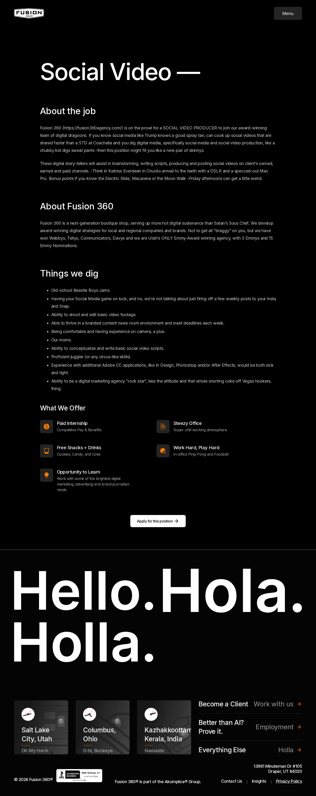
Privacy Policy (289, 781)
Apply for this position (155, 521)
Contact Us (231, 781)
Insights (259, 781)
